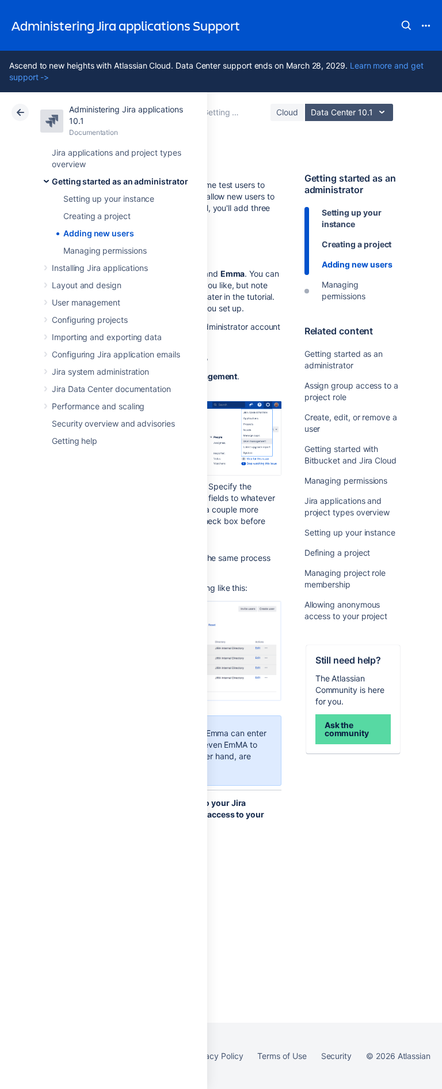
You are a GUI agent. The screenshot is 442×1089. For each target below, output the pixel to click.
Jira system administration (100, 371)
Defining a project (337, 552)
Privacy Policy (216, 1056)
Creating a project (97, 216)
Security (336, 1056)
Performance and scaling (98, 406)
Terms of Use (281, 1056)
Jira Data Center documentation (111, 389)
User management (86, 302)
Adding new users (98, 233)
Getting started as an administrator (120, 181)
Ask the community (347, 729)
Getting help (74, 441)
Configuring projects (90, 320)
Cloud (287, 112)
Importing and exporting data (107, 337)
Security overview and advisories (113, 423)
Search (406, 25)
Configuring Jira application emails (116, 354)
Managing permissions (105, 250)
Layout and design (86, 285)
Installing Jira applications (100, 268)
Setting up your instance (108, 199)
